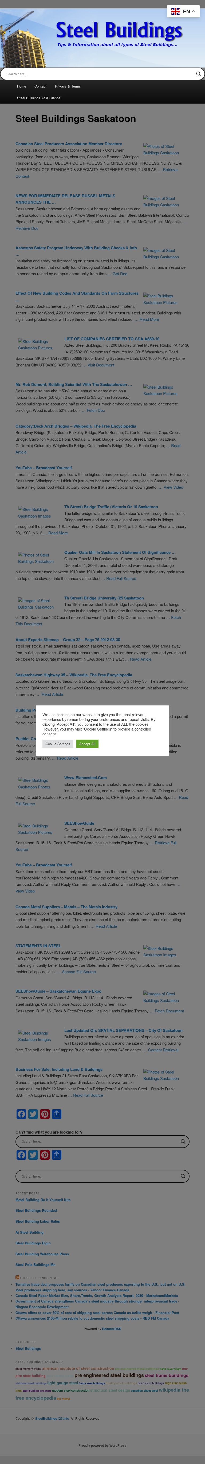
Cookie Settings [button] (58, 743)
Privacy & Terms (68, 86)
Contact (40, 86)
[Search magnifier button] (198, 74)
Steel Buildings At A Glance (38, 97)
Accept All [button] (87, 743)
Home (21, 86)
